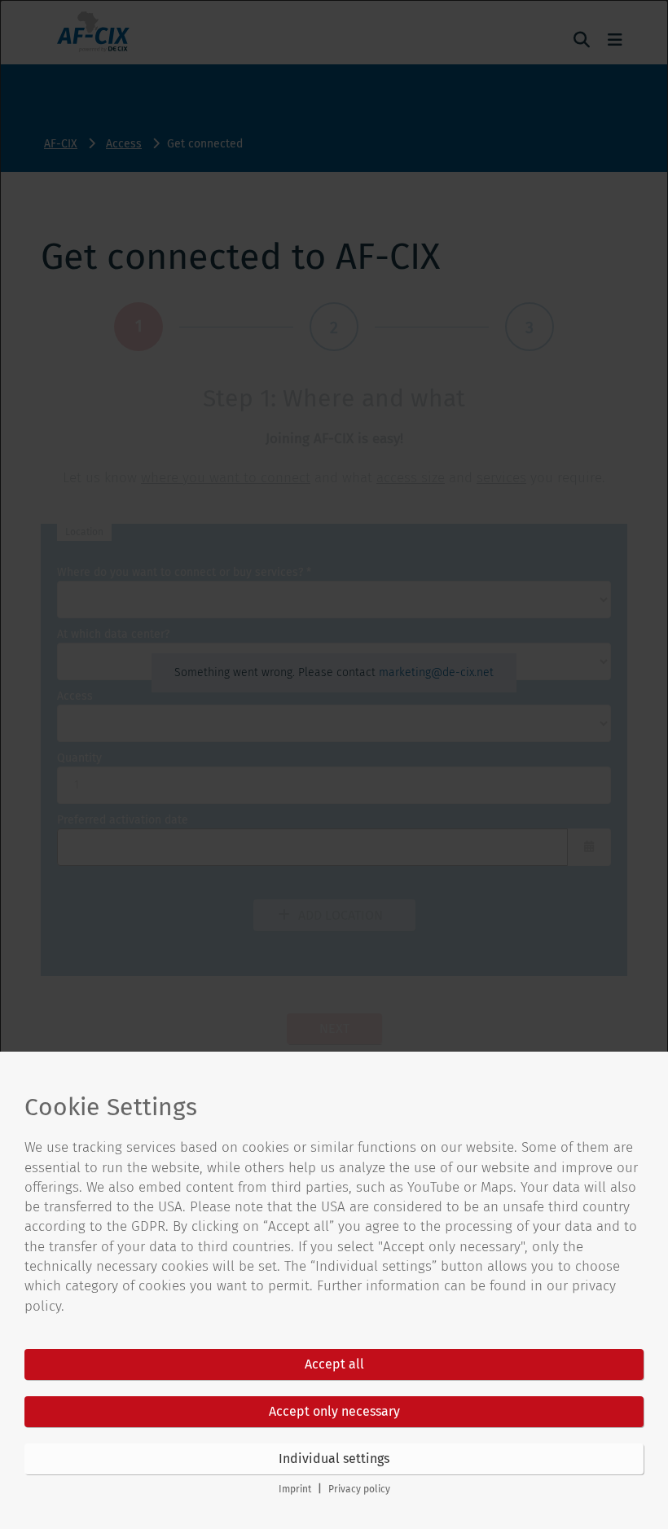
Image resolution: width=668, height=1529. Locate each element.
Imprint (295, 1489)
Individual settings (334, 1458)
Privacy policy (359, 1489)
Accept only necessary (334, 1411)
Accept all (334, 1364)
